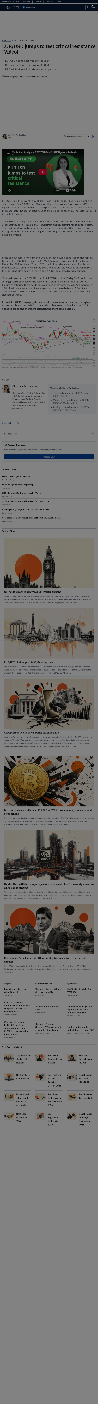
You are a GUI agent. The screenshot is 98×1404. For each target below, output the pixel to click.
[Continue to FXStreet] (92, 5)
